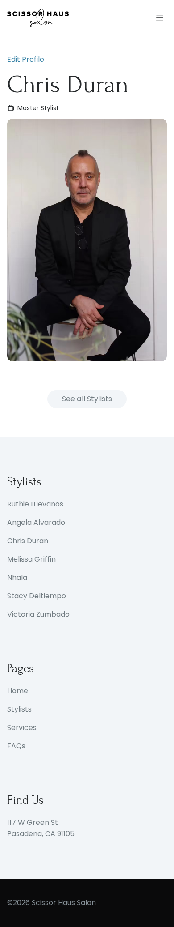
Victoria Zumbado (38, 614)
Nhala (17, 577)
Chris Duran (27, 541)
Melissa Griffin (31, 559)
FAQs (16, 746)
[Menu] (160, 18)
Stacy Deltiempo (36, 596)
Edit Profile (25, 59)
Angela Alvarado (36, 522)
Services (22, 727)
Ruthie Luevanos (35, 504)
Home (17, 691)
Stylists (19, 709)
